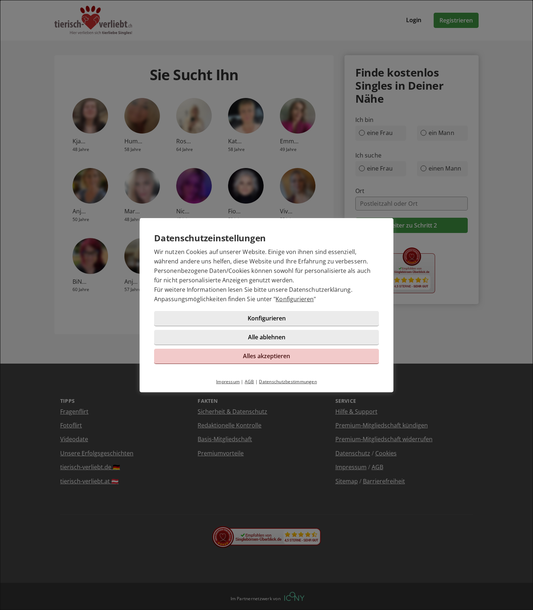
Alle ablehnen (266, 337)
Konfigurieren (295, 299)
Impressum (228, 381)
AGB (249, 381)
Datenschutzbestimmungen (288, 381)
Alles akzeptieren (266, 356)
